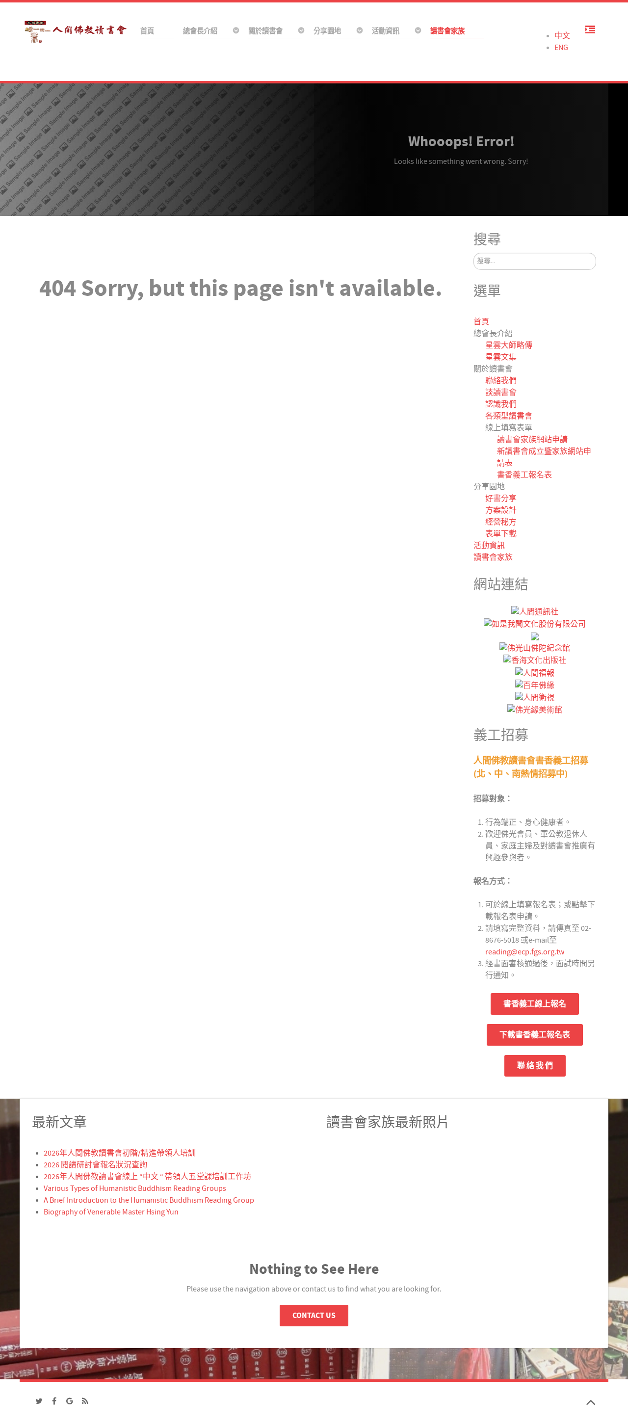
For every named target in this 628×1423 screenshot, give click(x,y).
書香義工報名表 (524, 475)
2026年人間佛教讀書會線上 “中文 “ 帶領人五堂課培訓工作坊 (147, 1176)
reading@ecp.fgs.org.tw (524, 952)
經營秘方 (501, 522)
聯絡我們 (501, 380)
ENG (561, 47)
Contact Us (314, 1315)
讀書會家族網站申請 (532, 439)
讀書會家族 (493, 557)
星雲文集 (501, 357)
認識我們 (501, 404)
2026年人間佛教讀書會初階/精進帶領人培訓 (120, 1153)
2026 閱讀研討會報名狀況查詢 (95, 1164)
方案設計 (501, 510)
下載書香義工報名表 (534, 1034)
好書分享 (501, 498)
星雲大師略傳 (508, 345)
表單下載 (501, 533)
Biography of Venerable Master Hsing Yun (111, 1212)
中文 (562, 35)
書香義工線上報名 (534, 1004)
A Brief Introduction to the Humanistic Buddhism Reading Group (149, 1200)
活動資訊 (489, 545)
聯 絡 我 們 (535, 1065)
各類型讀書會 (508, 416)
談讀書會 (501, 392)
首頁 (481, 321)
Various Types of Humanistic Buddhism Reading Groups (135, 1188)
